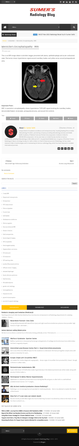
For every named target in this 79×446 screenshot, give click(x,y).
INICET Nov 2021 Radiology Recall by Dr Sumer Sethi (52, 34)
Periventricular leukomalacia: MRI (22, 367)
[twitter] (63, 2)
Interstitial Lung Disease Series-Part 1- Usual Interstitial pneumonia (35, 348)
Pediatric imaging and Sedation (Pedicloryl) (17, 312)
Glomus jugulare (7, 223)
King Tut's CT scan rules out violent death (25, 396)
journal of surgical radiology (10, 301)
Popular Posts (14, 307)
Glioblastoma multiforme (10, 219)
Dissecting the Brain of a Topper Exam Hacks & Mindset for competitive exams (25, 420)
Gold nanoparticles (8, 234)
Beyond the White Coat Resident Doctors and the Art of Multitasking (22, 413)
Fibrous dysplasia (7, 208)
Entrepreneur (6, 201)
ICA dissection (7, 256)
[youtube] (70, 2)
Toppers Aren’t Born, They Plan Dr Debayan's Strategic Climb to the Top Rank (24, 418)
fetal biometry (7, 279)
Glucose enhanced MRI (9, 227)
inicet (31, 34)
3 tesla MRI (6, 193)
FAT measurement (8, 204)
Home (4, 41)
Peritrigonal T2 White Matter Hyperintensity (26, 377)
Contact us (73, 431)
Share (28, 118)
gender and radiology (9, 286)
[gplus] (73, 2)
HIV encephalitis (7, 241)
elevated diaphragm (8, 271)
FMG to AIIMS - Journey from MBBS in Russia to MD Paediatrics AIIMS (22, 411)
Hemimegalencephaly (9, 245)
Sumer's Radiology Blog (42, 439)
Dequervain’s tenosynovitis (10, 197)
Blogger (43, 442)
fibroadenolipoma (8, 282)
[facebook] (60, 2)
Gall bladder (6, 216)
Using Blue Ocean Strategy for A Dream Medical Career (18, 415)
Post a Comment (9, 173)
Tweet (13, 118)
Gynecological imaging (9, 238)
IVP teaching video (8, 260)
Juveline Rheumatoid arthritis (11, 264)
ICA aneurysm (7, 253)
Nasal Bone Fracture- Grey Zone (22, 321)
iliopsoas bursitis (7, 293)
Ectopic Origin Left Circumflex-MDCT (23, 358)
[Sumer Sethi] (59, 148)
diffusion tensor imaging (9, 267)
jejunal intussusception (9, 297)
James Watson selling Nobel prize (14, 330)
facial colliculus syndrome (10, 275)
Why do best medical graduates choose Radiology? (29, 386)
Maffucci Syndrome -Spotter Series (23, 339)
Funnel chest (6, 212)
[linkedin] (66, 2)
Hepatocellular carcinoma (10, 249)
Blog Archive (65, 307)
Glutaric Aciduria (7, 230)
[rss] (76, 2)
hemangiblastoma (8, 290)
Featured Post (39, 307)
